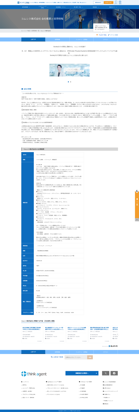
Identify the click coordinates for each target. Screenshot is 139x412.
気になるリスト (83, 2)
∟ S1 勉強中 (82, 388)
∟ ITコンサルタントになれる (53, 394)
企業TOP (33, 39)
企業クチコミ (60, 2)
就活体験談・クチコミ (61, 7)
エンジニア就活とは (34, 2)
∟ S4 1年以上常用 (83, 397)
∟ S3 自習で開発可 (83, 394)
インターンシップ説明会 (42, 7)
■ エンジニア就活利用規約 (109, 381)
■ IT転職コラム (106, 394)
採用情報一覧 (35, 31)
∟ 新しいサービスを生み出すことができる (56, 391)
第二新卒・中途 (76, 2)
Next (115, 70)
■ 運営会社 (105, 403)
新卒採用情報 (42, 2)
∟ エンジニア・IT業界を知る (28, 388)
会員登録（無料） (108, 2)
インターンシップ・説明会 (51, 2)
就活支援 (95, 7)
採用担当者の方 (98, 2)
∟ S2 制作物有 (82, 391)
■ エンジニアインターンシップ (110, 391)
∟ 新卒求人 (24, 385)
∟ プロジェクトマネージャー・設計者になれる (57, 388)
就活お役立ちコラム (68, 2)
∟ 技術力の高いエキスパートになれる (55, 385)
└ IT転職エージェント (108, 400)
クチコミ (105, 39)
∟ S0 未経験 (82, 385)
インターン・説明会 (81, 39)
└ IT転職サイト (106, 397)
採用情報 (57, 39)
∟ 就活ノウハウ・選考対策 (27, 397)
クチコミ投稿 (114, 35)
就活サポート (112, 7)
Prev (23, 70)
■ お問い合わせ (106, 388)
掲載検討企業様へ (82, 373)
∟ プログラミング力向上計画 (28, 394)
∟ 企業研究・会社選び (26, 391)
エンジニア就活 (25, 31)
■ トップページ (25, 381)
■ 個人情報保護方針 (108, 385)
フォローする (102, 35)
